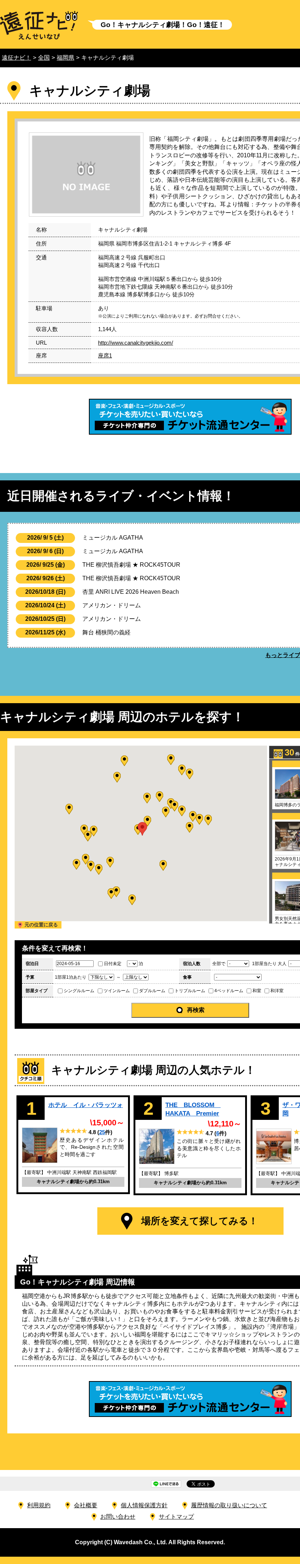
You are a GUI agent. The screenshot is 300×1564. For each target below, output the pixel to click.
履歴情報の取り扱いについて (229, 1505)
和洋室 (277, 990)
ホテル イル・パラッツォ (85, 1105)
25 (102, 1132)
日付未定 (112, 963)
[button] (165, 812)
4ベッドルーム (228, 990)
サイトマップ (176, 1517)
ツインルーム (117, 990)
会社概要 (85, 1505)
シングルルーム (79, 990)
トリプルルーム (190, 990)
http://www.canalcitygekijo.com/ (135, 343)
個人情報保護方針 (144, 1505)
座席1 (105, 355)
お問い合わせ (117, 1517)
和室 (256, 990)
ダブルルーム (152, 990)
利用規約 (38, 1505)
